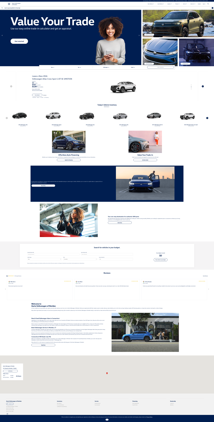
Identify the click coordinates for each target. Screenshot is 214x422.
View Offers (43, 185)
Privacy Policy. (149, 417)
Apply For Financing (69, 159)
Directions (171, 404)
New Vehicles (59, 403)
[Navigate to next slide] (140, 38)
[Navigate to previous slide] (1, 38)
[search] (208, 4)
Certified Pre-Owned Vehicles (62, 406)
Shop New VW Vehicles (149, 34)
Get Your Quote (145, 159)
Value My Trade (134, 404)
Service (96, 401)
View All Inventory (106, 106)
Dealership (173, 401)
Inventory (59, 401)
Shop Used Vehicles (149, 63)
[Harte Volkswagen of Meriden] (15, 3)
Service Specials (97, 404)
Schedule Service (185, 63)
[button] (107, 373)
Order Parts (120, 222)
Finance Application (135, 403)
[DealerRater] (7, 414)
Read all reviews (205, 275)
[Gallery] (70, 38)
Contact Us (10, 403)
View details (37, 95)
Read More (43, 345)
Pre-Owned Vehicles (60, 404)
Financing (134, 401)
